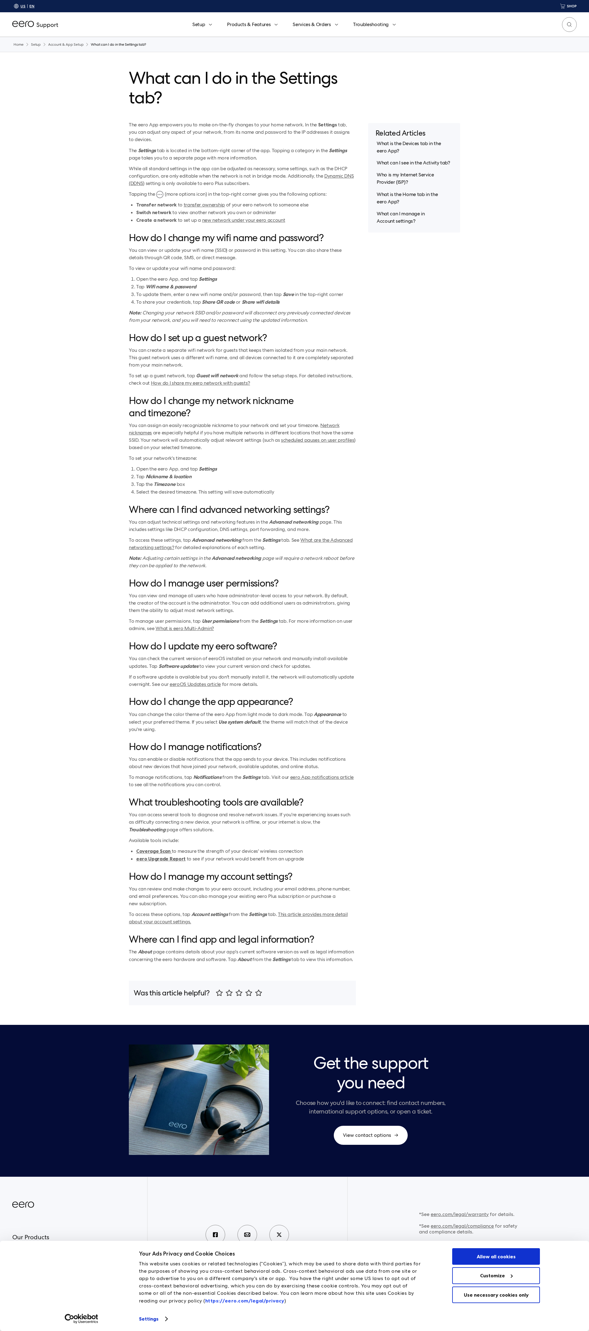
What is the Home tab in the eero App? (407, 198)
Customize (492, 1275)
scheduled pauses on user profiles (317, 440)
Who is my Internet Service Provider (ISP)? (405, 179)
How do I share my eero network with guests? (200, 383)
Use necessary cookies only (496, 1295)
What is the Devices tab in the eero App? (409, 147)
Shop (572, 6)
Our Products (30, 1237)
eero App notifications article (322, 777)
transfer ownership (204, 205)
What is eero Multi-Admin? (185, 628)
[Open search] (569, 24)
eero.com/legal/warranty (460, 1214)
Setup (36, 44)
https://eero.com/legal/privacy (244, 1301)
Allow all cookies (496, 1256)
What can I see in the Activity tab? (413, 163)
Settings (149, 1319)
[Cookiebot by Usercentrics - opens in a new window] (81, 1319)
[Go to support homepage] (35, 24)
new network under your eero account (243, 220)
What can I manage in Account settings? (401, 217)
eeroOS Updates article (195, 684)
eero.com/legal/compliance (462, 1226)
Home (18, 44)
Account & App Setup (65, 44)
